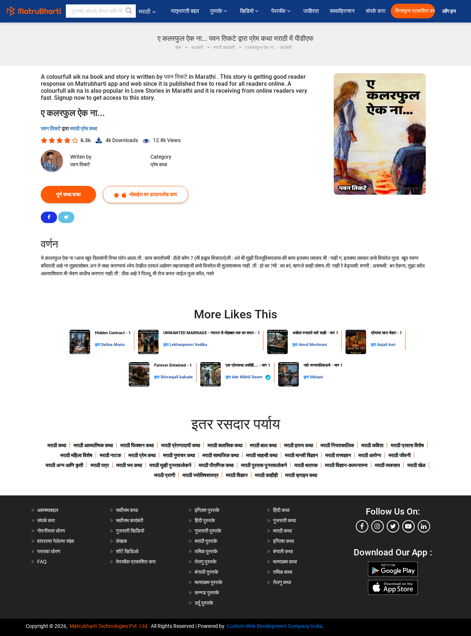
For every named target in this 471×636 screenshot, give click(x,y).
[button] (129, 11)
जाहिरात (311, 11)
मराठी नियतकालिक (337, 445)
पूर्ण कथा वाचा (68, 194)
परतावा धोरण (49, 551)
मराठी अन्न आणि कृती (64, 465)
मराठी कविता (372, 445)
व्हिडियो (247, 11)
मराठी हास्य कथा (298, 445)
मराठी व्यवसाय (387, 465)
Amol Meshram (313, 344)
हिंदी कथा (281, 510)
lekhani (316, 377)
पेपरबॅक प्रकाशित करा (136, 562)
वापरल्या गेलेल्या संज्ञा (55, 541)
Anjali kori (386, 344)
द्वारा (98, 344)
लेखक (121, 541)
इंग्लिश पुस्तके (207, 510)
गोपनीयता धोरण (51, 531)
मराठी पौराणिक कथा (216, 465)
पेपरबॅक (279, 11)
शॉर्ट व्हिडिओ (127, 551)
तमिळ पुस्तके (206, 551)
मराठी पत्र (100, 465)
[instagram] (377, 526)
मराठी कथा (56, 445)
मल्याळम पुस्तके (208, 582)
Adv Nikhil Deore (247, 377)
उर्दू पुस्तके (204, 603)
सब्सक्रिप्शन (342, 11)
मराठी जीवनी (400, 455)
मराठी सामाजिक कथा (220, 455)
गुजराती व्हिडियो (130, 531)
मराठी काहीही (266, 475)
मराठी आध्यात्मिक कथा (93, 445)
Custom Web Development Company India (274, 626)
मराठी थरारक (306, 465)
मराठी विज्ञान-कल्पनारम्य (346, 465)
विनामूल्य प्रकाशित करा (415, 11)
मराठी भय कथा (129, 465)
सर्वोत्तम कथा (127, 510)
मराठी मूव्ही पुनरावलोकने (170, 465)
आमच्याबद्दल (47, 510)
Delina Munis (113, 344)
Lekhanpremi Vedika (188, 344)
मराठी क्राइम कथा (301, 475)
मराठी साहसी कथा (261, 455)
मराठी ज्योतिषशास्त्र (201, 475)
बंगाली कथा (283, 551)
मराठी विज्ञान (237, 475)
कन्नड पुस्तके (207, 593)
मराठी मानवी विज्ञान (301, 455)
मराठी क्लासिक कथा (225, 445)
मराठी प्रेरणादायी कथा (180, 445)
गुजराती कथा (284, 520)
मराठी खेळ (416, 465)
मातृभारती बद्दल (185, 11)
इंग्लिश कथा (283, 541)
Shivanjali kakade (176, 377)
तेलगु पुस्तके (205, 562)
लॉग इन (450, 11)
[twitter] (393, 526)
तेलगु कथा (282, 582)
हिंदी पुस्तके (205, 520)
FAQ (42, 562)
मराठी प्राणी (164, 475)
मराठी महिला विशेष (76, 455)
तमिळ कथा (282, 572)
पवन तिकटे (51, 128)
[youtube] (408, 526)
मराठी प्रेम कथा (83, 128)
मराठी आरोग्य (369, 455)
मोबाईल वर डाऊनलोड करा (152, 194)
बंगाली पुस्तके (206, 572)
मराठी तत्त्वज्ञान (338, 455)
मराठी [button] (144, 11)
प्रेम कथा (158, 164)
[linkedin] (424, 526)
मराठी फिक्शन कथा (137, 445)
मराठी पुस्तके (206, 541)
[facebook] (362, 526)
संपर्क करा (375, 11)
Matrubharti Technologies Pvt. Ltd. (110, 626)
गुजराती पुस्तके (208, 531)
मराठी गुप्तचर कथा (179, 455)
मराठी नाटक (110, 455)
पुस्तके (217, 11)
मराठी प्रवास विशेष (407, 445)
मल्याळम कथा (285, 562)
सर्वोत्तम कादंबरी (129, 520)
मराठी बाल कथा (263, 445)
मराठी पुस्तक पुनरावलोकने (264, 465)
